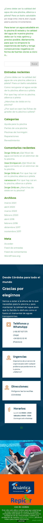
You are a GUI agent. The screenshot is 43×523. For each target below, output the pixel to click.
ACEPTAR (21, 521)
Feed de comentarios (15, 252)
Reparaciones (11, 136)
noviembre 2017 (12, 231)
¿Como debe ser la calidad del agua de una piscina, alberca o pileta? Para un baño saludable (20, 12)
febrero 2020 (11, 215)
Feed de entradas (13, 248)
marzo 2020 (10, 211)
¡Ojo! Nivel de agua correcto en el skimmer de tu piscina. (21, 156)
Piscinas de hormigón (15, 132)
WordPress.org (12, 256)
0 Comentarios (25, 22)
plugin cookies (37, 520)
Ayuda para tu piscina (15, 124)
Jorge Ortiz (12, 19)
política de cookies (26, 517)
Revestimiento (12, 140)
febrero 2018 (11, 223)
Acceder (8, 244)
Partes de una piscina (15, 128)
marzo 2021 (10, 203)
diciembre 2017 (12, 227)
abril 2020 (9, 207)
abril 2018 (9, 219)
